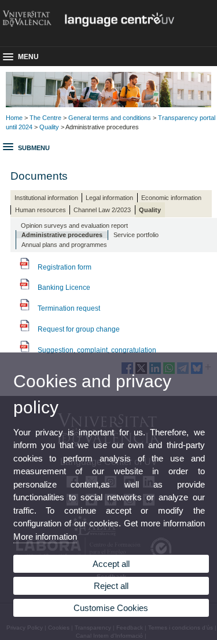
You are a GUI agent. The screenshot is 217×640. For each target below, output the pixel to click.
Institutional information (46, 197)
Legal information (109, 197)
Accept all (111, 564)
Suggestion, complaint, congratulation (97, 350)
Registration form (64, 267)
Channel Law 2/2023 (102, 209)
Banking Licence (64, 287)
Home (14, 117)
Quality (49, 126)
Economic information (171, 197)
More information (45, 536)
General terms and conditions (109, 117)
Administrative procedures (61, 234)
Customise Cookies (110, 608)
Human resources (40, 209)
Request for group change (79, 329)
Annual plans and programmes (64, 244)
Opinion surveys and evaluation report (74, 225)
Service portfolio (136, 234)
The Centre (45, 117)
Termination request (69, 308)
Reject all (111, 586)
